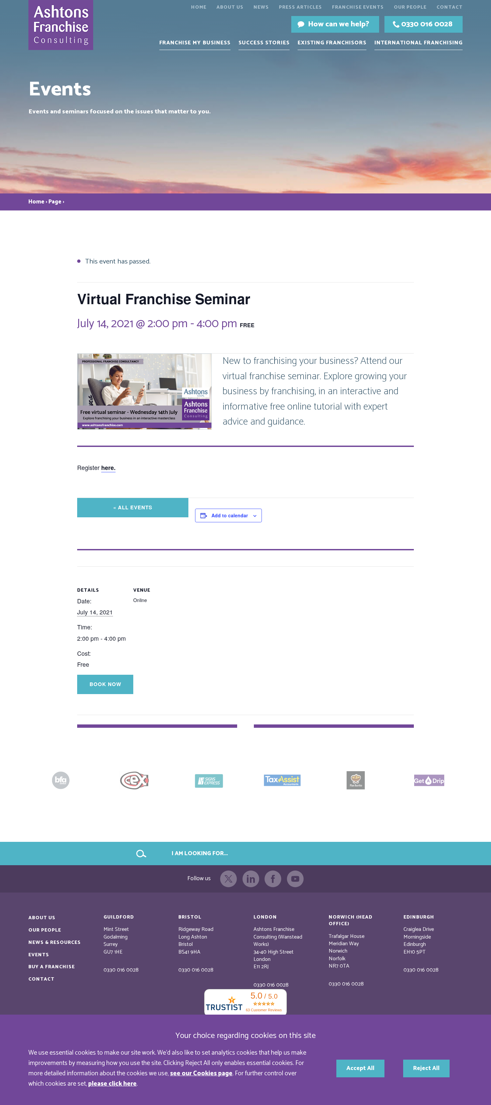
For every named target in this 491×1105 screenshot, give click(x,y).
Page (54, 201)
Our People (410, 7)
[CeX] (61, 780)
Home (198, 7)
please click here (112, 1084)
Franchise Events (358, 7)
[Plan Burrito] (282, 780)
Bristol (189, 917)
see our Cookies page (201, 1073)
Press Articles (300, 7)
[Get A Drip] (355, 780)
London (265, 917)
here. (108, 467)
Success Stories (264, 42)
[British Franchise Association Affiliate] (429, 780)
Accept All (360, 1068)
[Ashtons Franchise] (65, 25)
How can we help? (338, 24)
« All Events (132, 507)
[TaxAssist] (208, 780)
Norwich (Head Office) (350, 920)
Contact (450, 7)
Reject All (426, 1068)
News (261, 7)
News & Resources (54, 943)
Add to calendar (229, 515)
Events (38, 955)
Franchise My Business (194, 42)
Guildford (119, 917)
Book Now (105, 684)
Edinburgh (418, 917)
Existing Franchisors (332, 42)
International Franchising (418, 42)
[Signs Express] (135, 780)
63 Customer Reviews (264, 1010)
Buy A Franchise (51, 967)
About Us (229, 7)
